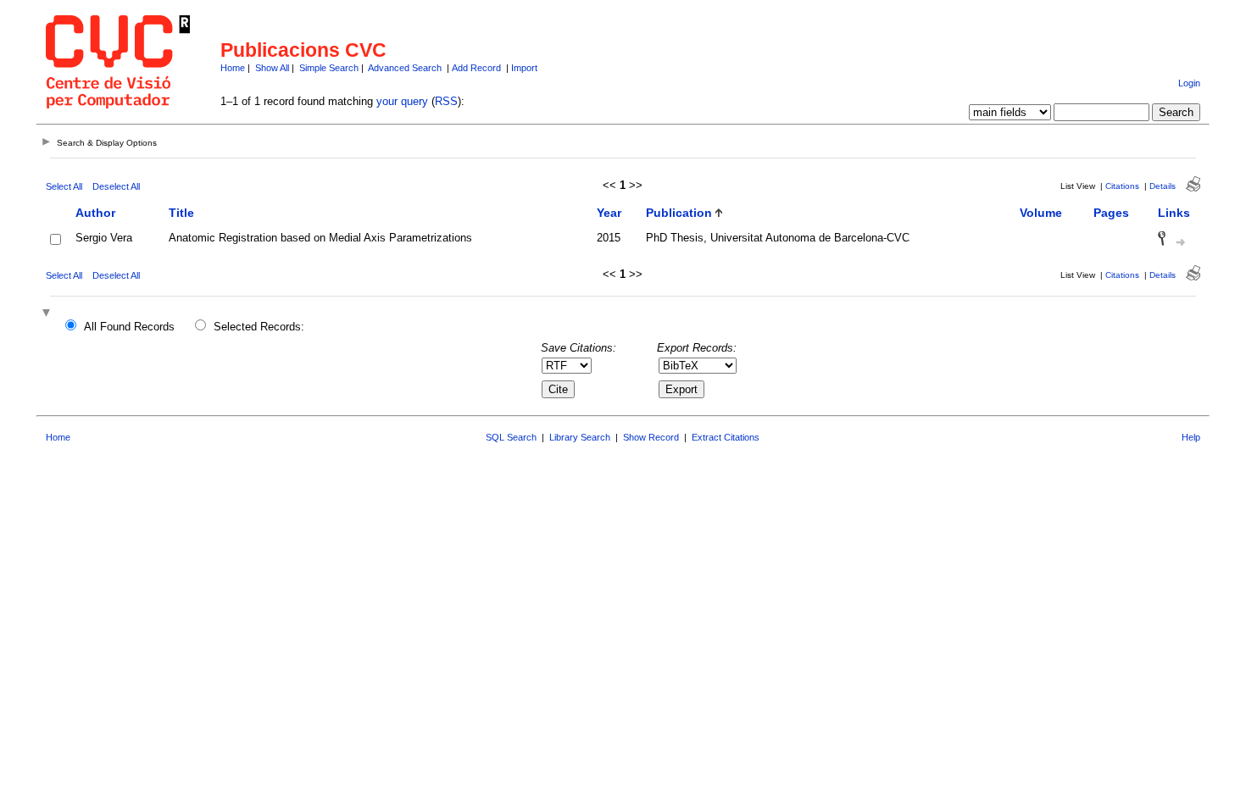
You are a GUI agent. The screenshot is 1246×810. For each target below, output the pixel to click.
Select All (64, 186)
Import (524, 68)
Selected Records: (259, 326)
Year (609, 212)
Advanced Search (405, 68)
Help (1191, 437)
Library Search (579, 437)
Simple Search (329, 68)
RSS (446, 101)
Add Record (476, 68)
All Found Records (129, 326)
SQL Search (511, 437)
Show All (272, 68)
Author (95, 212)
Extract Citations (725, 437)
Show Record (651, 437)
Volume (1041, 212)
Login (1189, 83)
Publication (679, 212)
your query (402, 101)
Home (232, 68)
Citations (1122, 186)
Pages (1111, 212)
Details (1162, 186)
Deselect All (116, 186)
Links (1174, 212)
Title (181, 212)
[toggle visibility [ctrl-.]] (48, 314)
